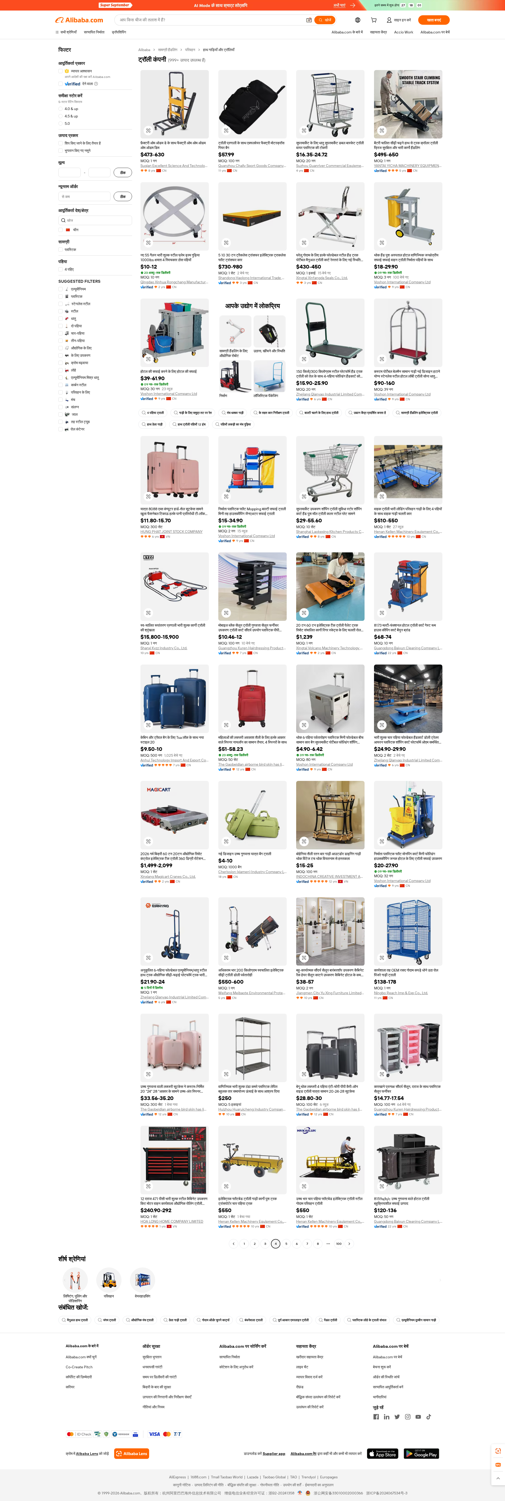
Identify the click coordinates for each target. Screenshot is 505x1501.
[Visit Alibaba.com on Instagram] (408, 1417)
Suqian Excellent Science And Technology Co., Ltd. (174, 166)
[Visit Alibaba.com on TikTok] (429, 1417)
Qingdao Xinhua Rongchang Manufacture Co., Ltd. (174, 282)
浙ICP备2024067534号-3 (386, 1493)
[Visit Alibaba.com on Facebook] (376, 1417)
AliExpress (177, 1477)
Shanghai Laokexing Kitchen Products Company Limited (330, 531)
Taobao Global (274, 1477)
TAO (293, 1477)
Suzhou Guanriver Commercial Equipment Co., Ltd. (330, 166)
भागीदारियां (379, 1397)
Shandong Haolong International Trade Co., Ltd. (252, 278)
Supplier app (274, 1454)
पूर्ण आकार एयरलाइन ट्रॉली (293, 1320)
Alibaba (144, 50)
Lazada (252, 1477)
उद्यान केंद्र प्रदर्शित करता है (370, 413)
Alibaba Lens (87, 1454)
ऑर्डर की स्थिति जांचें (386, 1377)
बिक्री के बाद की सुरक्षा (157, 1387)
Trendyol (308, 1477)
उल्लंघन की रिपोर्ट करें (310, 1407)
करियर (70, 1387)
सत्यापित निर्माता (229, 1357)
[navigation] (95, 647)
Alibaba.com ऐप (303, 1454)
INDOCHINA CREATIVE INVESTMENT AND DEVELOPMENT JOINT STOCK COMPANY (330, 876)
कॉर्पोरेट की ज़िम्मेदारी (79, 1377)
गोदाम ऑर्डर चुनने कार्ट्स (215, 1320)
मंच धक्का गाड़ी (235, 413)
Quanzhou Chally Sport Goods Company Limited (252, 166)
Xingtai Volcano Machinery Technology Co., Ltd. (330, 648)
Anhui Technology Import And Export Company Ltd (174, 760)
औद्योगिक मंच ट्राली (142, 1320)
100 (339, 1244)
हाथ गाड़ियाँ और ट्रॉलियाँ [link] (218, 50)
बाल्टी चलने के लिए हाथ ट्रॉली (322, 413)
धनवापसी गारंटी (152, 1367)
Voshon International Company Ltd (402, 282)
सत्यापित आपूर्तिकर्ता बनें (388, 1387)
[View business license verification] (299, 1493)
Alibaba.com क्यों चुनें (81, 1357)
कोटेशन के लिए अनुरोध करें (236, 1367)
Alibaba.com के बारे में (82, 1346)
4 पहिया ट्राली (155, 413)
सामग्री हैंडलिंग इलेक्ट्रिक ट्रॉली (419, 413)
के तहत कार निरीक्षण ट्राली (274, 413)
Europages (329, 1477)
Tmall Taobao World (227, 1477)
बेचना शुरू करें (382, 1367)
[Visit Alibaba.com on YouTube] (418, 1417)
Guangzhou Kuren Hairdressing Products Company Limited (252, 648)
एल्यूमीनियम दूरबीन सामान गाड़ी (419, 1320)
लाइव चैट (302, 1367)
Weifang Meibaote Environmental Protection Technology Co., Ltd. (252, 993)
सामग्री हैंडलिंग (167, 50)
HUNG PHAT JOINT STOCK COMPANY (171, 531)
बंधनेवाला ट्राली (254, 1320)
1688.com (198, 1477)
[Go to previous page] (233, 1244)
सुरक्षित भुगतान (152, 1357)
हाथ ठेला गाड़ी (155, 424)
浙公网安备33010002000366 (338, 1493)
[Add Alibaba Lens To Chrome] (131, 1453)
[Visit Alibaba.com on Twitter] (397, 1417)
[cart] (375, 21)
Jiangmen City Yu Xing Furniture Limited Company (330, 993)
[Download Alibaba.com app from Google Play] (421, 1453)
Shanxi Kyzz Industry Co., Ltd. (163, 648)
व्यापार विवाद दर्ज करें (309, 1377)
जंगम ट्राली (109, 1320)
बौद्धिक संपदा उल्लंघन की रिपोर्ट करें (318, 1397)
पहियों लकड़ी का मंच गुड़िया (236, 424)
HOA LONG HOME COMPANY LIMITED (171, 1221)
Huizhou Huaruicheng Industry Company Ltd (252, 1109)
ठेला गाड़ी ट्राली (178, 1320)
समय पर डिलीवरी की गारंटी (159, 1377)
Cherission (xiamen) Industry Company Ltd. (252, 872)
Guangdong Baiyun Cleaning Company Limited (408, 648)
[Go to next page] (349, 1244)
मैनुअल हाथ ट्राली (77, 1320)
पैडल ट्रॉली (330, 1320)
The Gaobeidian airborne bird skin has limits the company (252, 764)
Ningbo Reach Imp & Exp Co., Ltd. (401, 993)
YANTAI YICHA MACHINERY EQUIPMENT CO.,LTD (408, 166)
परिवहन (190, 50)
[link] (498, 1451)
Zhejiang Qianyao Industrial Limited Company (330, 394)
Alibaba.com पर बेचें (387, 1357)
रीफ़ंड (300, 1387)
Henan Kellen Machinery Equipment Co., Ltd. (408, 531)
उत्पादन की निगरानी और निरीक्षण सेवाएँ (167, 1397)
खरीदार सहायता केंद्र (309, 1357)
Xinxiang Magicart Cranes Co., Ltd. (168, 876)
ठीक (122, 172)
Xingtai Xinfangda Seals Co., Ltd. (322, 278)
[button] (309, 20)
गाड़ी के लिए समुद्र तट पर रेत (195, 413)
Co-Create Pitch (79, 1367)
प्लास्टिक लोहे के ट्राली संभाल (369, 1320)
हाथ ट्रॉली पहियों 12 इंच (191, 424)
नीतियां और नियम (153, 1407)
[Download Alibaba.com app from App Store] (382, 1453)
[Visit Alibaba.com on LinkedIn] (386, 1417)
